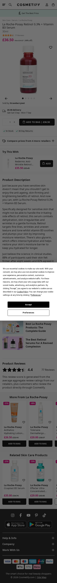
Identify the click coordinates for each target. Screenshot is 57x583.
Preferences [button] (36, 295)
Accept (28, 305)
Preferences (28, 313)
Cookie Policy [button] (22, 292)
